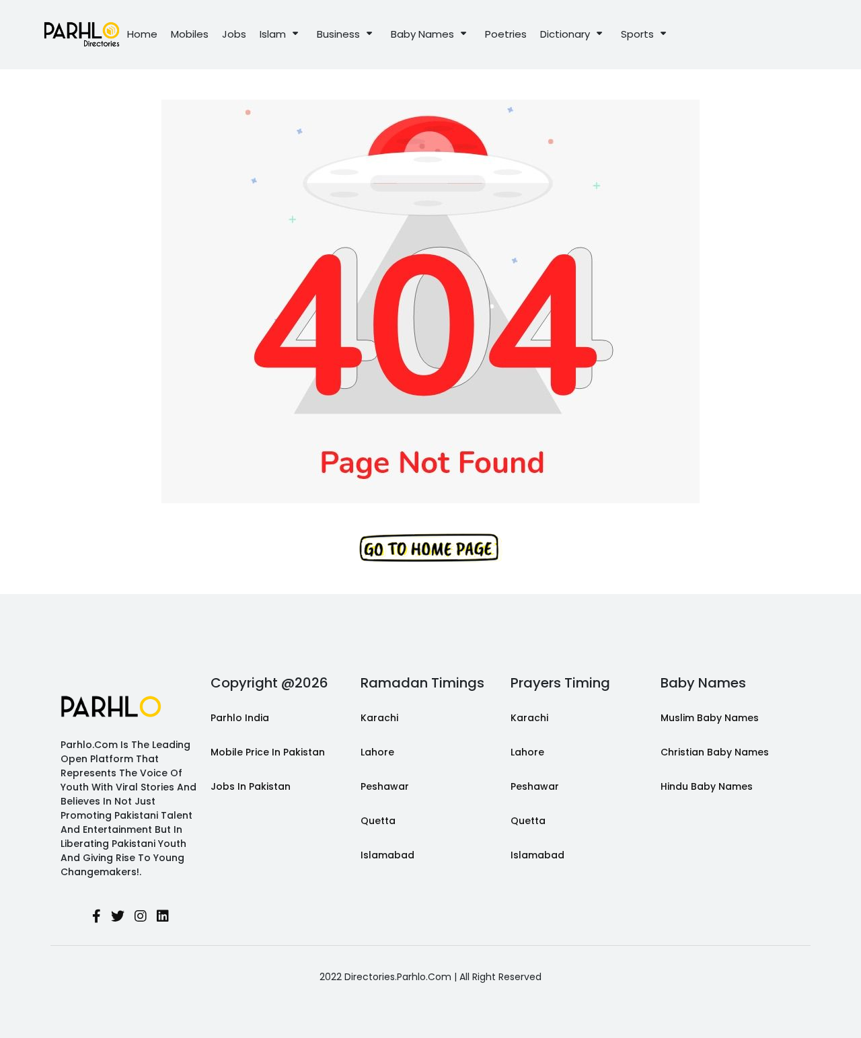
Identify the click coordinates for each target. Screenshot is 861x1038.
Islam (273, 34)
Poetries (506, 34)
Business (338, 34)
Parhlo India (240, 718)
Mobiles (190, 34)
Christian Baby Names (715, 752)
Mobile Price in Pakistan (268, 752)
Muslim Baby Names (710, 718)
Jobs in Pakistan (251, 786)
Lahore (377, 752)
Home (142, 34)
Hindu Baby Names (707, 786)
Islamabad (387, 855)
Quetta (378, 820)
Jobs (234, 34)
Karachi (379, 718)
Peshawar (385, 786)
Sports (637, 34)
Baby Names (422, 34)
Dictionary (565, 34)
